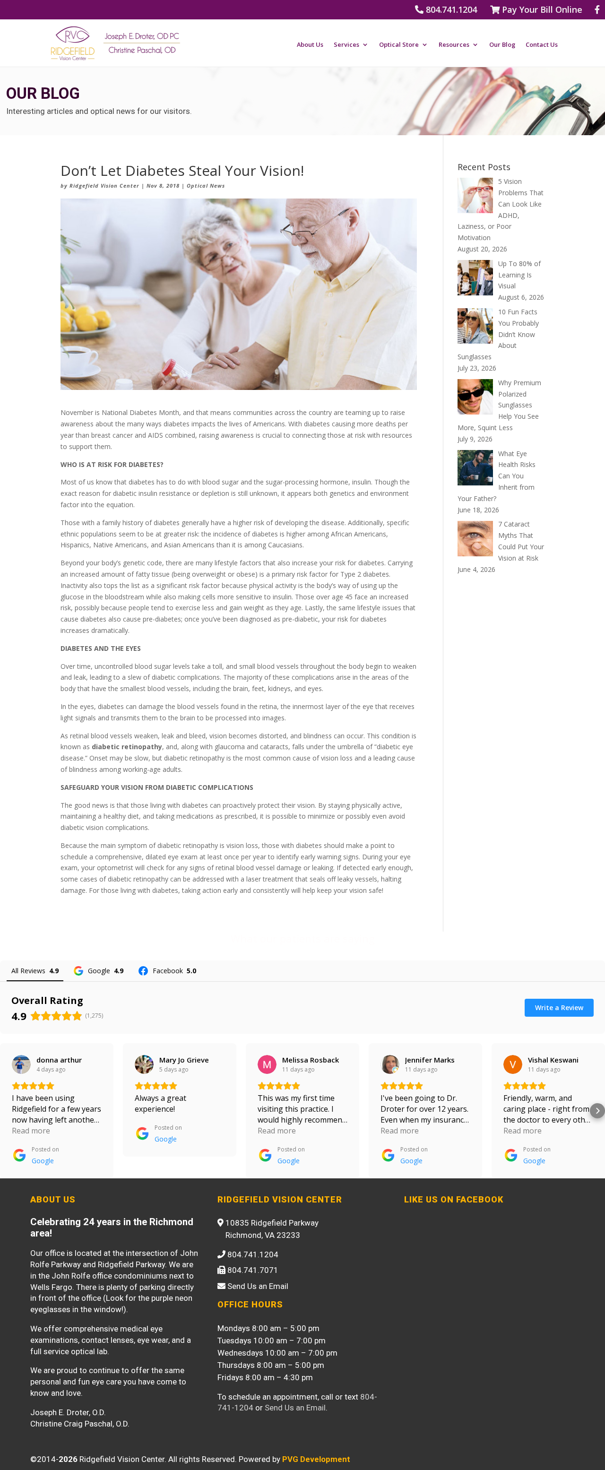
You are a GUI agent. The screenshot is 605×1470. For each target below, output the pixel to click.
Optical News (206, 185)
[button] (7, 1110)
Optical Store (399, 45)
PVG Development (316, 1459)
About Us (310, 45)
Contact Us (542, 45)
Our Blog (502, 45)
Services (346, 45)
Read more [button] (31, 1130)
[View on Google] (21, 1064)
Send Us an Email (295, 1407)
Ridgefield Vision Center (104, 185)
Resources (454, 45)
